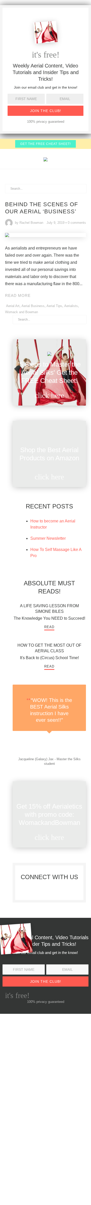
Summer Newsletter (48, 538)
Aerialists (71, 306)
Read (49, 627)
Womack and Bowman (21, 312)
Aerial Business (32, 306)
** (29, 700)
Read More (18, 295)
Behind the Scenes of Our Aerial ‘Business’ (41, 208)
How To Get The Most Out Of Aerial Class (49, 648)
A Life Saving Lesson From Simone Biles (49, 609)
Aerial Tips (54, 306)
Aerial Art (12, 306)
